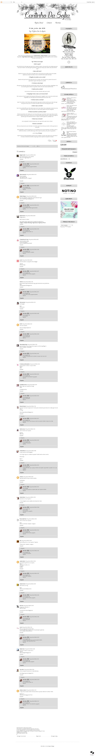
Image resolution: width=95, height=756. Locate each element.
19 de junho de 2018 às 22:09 (34, 507)
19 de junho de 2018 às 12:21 (31, 302)
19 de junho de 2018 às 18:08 (31, 450)
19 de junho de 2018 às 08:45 (27, 260)
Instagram (30, 178)
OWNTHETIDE (22, 480)
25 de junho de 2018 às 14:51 (34, 701)
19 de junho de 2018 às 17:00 (31, 406)
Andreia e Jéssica (23, 690)
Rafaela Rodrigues (23, 196)
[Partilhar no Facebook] (37, 146)
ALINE (21, 324)
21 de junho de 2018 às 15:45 (34, 659)
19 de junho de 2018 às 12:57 (27, 324)
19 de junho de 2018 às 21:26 (30, 497)
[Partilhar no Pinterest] (39, 146)
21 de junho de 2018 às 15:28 (30, 649)
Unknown (21, 476)
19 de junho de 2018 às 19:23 (34, 164)
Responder (21, 159)
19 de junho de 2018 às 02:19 (31, 155)
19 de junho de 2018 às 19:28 (34, 313)
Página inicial (38, 736)
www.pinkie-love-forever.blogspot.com (26, 610)
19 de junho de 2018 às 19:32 (34, 440)
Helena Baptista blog (23, 344)
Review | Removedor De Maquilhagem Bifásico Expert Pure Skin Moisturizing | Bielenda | (72, 123)
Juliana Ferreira (22, 584)
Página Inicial (38, 23)
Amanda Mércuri (23, 450)
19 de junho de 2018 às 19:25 (34, 229)
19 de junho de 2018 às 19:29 (34, 334)
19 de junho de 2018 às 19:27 (34, 271)
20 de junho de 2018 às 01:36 (34, 595)
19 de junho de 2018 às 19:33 (34, 465)
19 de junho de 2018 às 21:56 (31, 519)
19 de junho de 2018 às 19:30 (34, 353)
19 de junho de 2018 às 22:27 (27, 540)
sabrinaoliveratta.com (23, 178)
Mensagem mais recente (21, 736)
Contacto (49, 23)
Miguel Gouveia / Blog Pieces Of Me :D (39, 222)
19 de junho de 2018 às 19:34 (34, 486)
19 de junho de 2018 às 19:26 (34, 249)
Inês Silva (21, 605)
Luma (21, 627)
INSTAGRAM (29, 347)
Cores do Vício (22, 307)
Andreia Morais (22, 497)
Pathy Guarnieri (22, 302)
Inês (20, 540)
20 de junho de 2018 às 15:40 (27, 627)
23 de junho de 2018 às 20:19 (29, 669)
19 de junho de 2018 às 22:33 (30, 561)
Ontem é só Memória (23, 523)
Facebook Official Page (28, 222)
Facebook (29, 523)
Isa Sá (21, 260)
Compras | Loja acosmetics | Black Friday (72, 98)
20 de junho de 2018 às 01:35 (34, 550)
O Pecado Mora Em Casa (24, 239)
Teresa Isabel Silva (23, 519)
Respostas (22, 161)
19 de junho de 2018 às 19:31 (34, 418)
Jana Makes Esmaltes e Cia (24, 565)
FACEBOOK (24, 347)
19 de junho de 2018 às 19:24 (34, 185)
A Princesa (40, 133)
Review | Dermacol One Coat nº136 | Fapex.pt (72, 106)
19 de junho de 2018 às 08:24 (30, 215)
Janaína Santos (22, 561)
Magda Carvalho (22, 155)
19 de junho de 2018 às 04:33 (31, 174)
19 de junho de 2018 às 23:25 (28, 605)
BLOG (21, 347)
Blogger (53, 746)
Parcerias (58, 23)
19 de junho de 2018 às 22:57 (31, 584)
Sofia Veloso (25, 164)
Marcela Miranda (23, 406)
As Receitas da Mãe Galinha (24, 364)
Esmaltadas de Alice (23, 384)
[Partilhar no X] (36, 146)
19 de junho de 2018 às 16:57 (32, 384)
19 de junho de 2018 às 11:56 (28, 281)
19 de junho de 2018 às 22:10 (34, 530)
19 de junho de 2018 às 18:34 (28, 476)
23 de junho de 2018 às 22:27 (34, 679)
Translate (69, 227)
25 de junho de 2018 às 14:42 (31, 690)
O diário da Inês (22, 544)
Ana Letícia (22, 669)
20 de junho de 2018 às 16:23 (34, 637)
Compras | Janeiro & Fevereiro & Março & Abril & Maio (72, 114)
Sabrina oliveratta (23, 174)
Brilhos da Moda (22, 265)
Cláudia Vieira (22, 649)
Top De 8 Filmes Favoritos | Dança (71, 132)
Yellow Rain (22, 434)
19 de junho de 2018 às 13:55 (32, 344)
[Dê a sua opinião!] (34, 146)
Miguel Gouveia (22, 215)
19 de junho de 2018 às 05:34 (31, 196)
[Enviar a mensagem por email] (33, 146)
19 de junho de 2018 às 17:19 (30, 429)
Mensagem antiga (54, 736)
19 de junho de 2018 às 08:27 (34, 239)
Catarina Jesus (22, 429)
